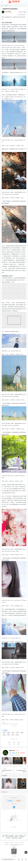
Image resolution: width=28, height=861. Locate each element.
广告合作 (16, 842)
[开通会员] (26, 852)
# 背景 (22, 732)
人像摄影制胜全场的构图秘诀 (10, 9)
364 (14, 752)
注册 (19, 800)
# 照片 (13, 732)
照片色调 (21, 835)
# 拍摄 (4, 732)
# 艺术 (17, 734)
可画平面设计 (22, 836)
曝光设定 (12, 835)
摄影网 (6, 11)
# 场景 (8, 734)
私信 (25, 12)
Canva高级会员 (5, 835)
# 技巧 (13, 734)
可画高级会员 (14, 838)
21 (19, 752)
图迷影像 (15, 844)
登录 (11, 800)
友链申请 (6, 842)
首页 (3, 5)
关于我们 (21, 842)
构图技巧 (20, 838)
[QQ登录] (14, 807)
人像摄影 (6, 5)
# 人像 (4, 734)
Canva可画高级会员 (9, 836)
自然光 (16, 835)
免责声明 (11, 842)
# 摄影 (8, 732)
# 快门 (17, 732)
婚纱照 (16, 836)
